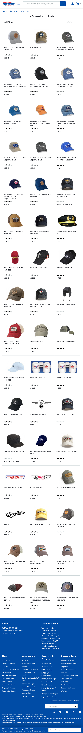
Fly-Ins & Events (47, 685)
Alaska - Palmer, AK (48, 643)
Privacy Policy (43, 716)
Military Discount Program (50, 694)
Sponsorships (26, 693)
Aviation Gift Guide (67, 660)
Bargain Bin (64, 667)
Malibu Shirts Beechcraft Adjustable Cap (40, 159)
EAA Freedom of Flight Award (29, 673)
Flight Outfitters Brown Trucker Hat (14, 562)
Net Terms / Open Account (11, 669)
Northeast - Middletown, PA (51, 638)
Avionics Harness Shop (69, 663)
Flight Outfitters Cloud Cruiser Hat (14, 49)
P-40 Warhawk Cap (37, 48)
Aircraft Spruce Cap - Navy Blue (40, 452)
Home (5, 11)
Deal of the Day (66, 679)
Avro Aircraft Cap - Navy (66, 414)
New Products (65, 685)
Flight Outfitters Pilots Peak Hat (40, 195)
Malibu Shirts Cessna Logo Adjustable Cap (15, 159)
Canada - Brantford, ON (49, 646)
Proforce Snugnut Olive (66, 341)
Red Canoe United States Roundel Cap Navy (40, 306)
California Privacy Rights (9, 714)
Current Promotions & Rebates (68, 671)
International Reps (28, 684)
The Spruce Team (28, 696)
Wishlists (64, 691)
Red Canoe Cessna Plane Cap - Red (13, 269)
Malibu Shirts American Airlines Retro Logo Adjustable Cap (13, 196)
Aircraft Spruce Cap (64, 268)
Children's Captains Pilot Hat (67, 232)
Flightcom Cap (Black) (13, 414)
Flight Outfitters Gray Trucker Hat (66, 526)
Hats (27, 11)
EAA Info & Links (47, 670)
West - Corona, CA (48, 628)
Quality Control (7, 682)
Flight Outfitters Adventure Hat (37, 562)
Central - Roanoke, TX (49, 633)
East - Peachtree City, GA (50, 641)
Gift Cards (64, 682)
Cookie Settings (38, 714)
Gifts (22, 11)
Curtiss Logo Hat (11, 525)
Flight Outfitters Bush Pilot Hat (13, 306)
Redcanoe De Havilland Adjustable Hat (66, 195)
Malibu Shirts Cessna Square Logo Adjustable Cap (66, 123)
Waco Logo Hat (36, 488)
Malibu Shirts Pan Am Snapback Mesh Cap (65, 85)
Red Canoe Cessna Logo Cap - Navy (39, 232)
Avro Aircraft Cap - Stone (67, 451)
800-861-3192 (19, 631)
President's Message (28, 690)
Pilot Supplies (13, 11)
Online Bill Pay (6, 672)
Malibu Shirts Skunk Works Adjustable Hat (65, 49)
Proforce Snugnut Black (67, 304)
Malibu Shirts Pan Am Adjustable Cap (12, 122)
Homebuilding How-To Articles (49, 689)
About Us (25, 660)
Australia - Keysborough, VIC (51, 649)
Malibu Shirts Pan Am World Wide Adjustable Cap (15, 85)
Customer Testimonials (30, 669)
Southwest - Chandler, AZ (50, 631)
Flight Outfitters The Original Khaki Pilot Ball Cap (40, 600)
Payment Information (9, 675)
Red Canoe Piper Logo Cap (40, 525)
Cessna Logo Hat (37, 341)
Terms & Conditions (9, 691)
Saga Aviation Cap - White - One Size (14, 379)
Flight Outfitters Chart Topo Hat (66, 562)
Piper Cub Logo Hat (37, 378)
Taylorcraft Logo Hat (13, 488)
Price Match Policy (8, 679)
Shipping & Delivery (8, 688)
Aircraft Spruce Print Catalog (28, 665)
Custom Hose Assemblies (70, 675)
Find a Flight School (48, 682)
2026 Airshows (46, 664)
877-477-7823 (13, 628)
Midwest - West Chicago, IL (50, 636)
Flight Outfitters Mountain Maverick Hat (39, 85)
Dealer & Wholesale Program (8, 665)
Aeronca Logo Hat (64, 378)
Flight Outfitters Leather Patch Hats (67, 599)
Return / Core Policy (8, 685)
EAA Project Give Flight (49, 679)
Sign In (72, 3)
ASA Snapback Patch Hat (66, 488)
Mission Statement (28, 687)
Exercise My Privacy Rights (25, 714)
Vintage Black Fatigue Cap (14, 451)
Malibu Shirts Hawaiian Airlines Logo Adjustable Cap (40, 123)
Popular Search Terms (49, 697)
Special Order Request (68, 688)
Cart (80, 4)
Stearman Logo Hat (38, 414)
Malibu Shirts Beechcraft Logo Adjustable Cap (67, 159)
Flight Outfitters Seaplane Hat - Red (11, 342)
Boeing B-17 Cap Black (38, 268)
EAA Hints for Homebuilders (46, 674)
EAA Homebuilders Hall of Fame (30, 679)
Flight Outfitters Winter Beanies (14, 599)
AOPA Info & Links (47, 667)
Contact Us (6, 660)
